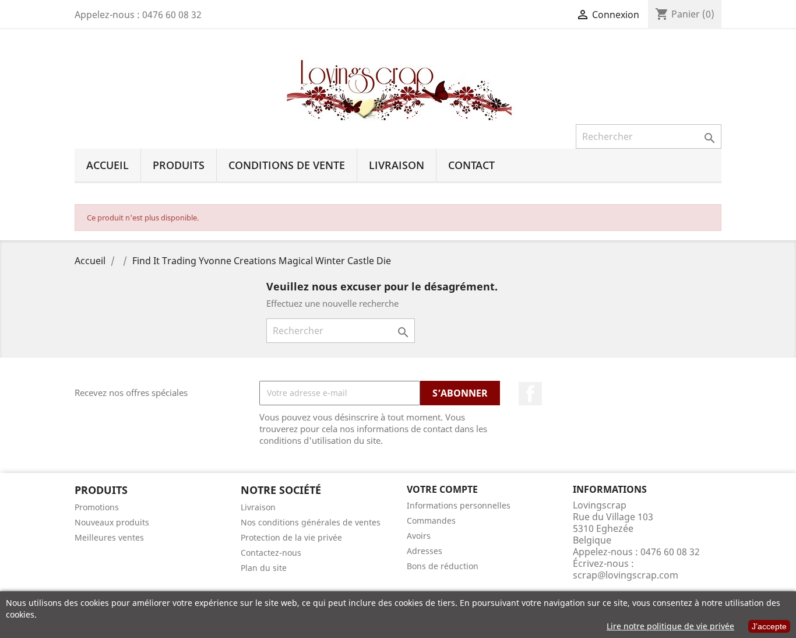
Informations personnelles (458, 505)
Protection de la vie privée (291, 537)
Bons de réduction (442, 566)
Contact (471, 165)
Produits (179, 165)
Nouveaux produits (112, 522)
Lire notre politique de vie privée (670, 626)
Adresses (424, 550)
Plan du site (264, 567)
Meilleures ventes (109, 537)
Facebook (530, 393)
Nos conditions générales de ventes (311, 522)
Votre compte (442, 489)
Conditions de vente (286, 165)
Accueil (107, 165)
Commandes (431, 520)
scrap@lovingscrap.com (625, 575)
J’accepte (769, 626)
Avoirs (419, 535)
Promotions (97, 507)
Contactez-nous (271, 552)
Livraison (396, 165)
